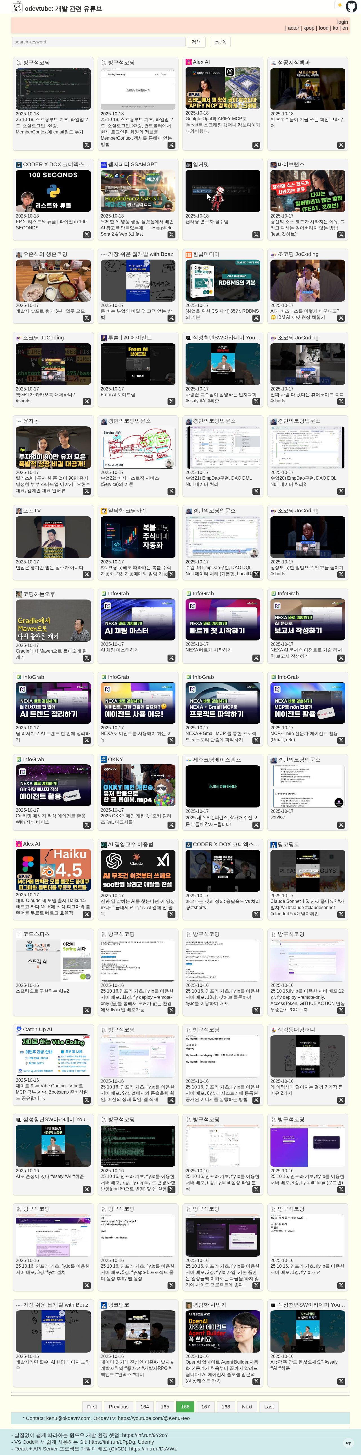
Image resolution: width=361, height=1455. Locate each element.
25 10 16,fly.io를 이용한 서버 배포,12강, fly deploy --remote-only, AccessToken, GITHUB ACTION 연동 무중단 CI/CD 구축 (307, 997)
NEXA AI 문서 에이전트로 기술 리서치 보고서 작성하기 (306, 650)
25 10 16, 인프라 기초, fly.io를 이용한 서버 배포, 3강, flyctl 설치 (53, 1266)
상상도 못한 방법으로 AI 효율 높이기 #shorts (307, 567)
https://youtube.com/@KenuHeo (154, 1418)
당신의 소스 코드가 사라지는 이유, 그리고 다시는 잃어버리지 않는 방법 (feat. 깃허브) (307, 225)
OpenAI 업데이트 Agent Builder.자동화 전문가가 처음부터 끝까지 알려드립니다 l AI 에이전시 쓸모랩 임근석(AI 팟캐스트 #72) (222, 1368)
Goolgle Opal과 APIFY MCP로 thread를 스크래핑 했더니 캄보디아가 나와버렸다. (223, 122)
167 (205, 1407)
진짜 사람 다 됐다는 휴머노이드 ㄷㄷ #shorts (307, 395)
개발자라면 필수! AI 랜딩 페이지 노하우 (53, 1362)
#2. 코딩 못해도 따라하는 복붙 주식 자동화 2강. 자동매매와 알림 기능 (136, 567)
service (282, 814)
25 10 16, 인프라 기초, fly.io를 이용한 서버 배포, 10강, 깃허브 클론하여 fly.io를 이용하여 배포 (222, 994)
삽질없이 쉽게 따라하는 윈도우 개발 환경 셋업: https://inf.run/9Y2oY (91, 1435)
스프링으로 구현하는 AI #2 (42, 988)
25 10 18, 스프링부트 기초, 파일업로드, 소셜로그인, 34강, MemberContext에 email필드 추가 (52, 122)
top (348, 1443)
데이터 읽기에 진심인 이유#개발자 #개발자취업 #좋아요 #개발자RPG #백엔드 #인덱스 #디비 (137, 1365)
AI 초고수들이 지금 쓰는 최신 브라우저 (307, 119)
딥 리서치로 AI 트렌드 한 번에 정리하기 (53, 733)
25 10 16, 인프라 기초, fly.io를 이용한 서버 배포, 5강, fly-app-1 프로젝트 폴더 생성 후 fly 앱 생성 (138, 1269)
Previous (119, 1407)
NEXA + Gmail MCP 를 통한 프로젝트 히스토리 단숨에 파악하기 (221, 733)
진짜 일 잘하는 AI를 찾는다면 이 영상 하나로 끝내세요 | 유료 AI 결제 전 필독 (138, 904)
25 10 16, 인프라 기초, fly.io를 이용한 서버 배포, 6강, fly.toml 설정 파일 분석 (222, 1179)
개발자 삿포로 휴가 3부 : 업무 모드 (50, 308)
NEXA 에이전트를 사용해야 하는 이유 (136, 733)
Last (269, 1407)
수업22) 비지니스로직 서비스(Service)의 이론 (130, 478)
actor (293, 28)
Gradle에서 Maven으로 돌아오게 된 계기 (51, 651)
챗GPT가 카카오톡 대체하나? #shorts (45, 395)
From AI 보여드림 (118, 392)
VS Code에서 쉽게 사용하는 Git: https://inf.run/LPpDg (74, 1442)
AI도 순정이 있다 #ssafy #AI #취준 (50, 1173)
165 (165, 1407)
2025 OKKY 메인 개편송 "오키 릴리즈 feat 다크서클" (136, 816)
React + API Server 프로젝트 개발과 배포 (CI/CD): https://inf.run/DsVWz (95, 1449)
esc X (220, 41)
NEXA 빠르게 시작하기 (209, 647)
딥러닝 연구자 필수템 (207, 219)
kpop (308, 28)
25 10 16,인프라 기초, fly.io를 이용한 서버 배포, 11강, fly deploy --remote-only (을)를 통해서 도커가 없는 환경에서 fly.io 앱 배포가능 (137, 997)
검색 (196, 41)
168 (226, 1407)
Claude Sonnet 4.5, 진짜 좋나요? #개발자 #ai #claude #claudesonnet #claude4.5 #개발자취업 (307, 904)
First (92, 1407)
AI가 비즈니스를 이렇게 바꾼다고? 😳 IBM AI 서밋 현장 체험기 (304, 311)
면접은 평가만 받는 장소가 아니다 (49, 564)
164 (144, 1407)
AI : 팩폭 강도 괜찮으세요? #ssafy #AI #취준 (304, 1362)
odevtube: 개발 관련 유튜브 (62, 8)
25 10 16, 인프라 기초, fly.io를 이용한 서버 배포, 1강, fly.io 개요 (307, 1266)
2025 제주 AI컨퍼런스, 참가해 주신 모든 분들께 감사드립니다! (221, 818)
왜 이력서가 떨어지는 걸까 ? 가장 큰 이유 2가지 (306, 1087)
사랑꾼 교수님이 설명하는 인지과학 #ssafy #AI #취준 (221, 395)
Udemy (146, 1442)
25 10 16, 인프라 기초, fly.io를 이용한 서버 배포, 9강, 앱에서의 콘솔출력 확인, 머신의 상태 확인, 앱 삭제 (138, 1090)
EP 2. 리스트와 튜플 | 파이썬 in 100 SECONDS (51, 222)
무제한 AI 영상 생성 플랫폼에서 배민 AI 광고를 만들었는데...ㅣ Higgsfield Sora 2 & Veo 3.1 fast (137, 225)
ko (335, 28)
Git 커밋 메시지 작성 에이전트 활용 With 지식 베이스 (51, 816)
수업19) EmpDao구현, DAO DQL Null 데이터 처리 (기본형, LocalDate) (222, 567)
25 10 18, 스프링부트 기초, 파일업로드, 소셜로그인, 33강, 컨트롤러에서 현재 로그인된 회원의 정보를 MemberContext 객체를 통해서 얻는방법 (137, 129)
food (324, 28)
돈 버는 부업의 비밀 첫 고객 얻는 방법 (136, 311)
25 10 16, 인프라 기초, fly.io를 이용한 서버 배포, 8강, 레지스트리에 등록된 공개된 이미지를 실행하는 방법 (222, 1090)
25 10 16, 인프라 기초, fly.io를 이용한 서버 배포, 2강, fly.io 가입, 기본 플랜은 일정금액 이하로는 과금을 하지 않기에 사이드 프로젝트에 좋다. (222, 1272)
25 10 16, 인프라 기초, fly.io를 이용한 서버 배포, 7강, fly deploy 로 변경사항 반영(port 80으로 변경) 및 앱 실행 (138, 1179)
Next (247, 1407)
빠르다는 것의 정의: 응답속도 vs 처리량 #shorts (223, 901)
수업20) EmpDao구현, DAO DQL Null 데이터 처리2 (303, 478)
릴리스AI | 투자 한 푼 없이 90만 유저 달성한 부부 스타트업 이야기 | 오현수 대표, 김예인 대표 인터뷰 (53, 481)
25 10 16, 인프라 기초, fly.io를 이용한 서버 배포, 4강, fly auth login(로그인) (307, 1176)
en (345, 28)
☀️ (340, 5)
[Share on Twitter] (87, 145)
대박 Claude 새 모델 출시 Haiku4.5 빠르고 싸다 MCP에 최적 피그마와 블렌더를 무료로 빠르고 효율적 (53, 903)
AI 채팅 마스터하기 (120, 647)
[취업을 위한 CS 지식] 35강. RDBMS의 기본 (222, 311)
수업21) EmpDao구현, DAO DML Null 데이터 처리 (219, 478)
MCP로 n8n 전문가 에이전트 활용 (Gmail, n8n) (304, 733)
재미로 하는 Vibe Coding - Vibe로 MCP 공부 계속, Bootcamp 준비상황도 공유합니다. (52, 1089)
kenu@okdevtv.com (68, 1418)
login (342, 22)
